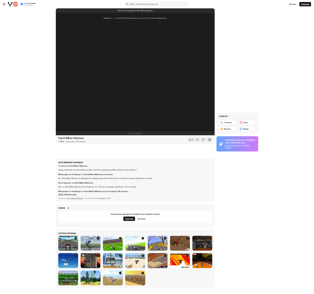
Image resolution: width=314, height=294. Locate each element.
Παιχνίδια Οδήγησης (75, 198)
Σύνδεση (141, 219)
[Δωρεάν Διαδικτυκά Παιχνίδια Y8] (13, 4)
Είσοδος (292, 4)
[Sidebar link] (4, 4)
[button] (67, 194)
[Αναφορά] (203, 139)
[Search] (127, 4)
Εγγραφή (305, 4)
